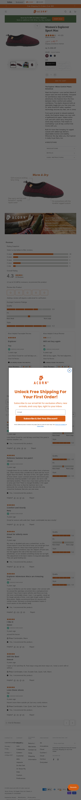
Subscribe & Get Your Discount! (40, 418)
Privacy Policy (40, 426)
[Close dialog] (69, 370)
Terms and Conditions (60, 424)
